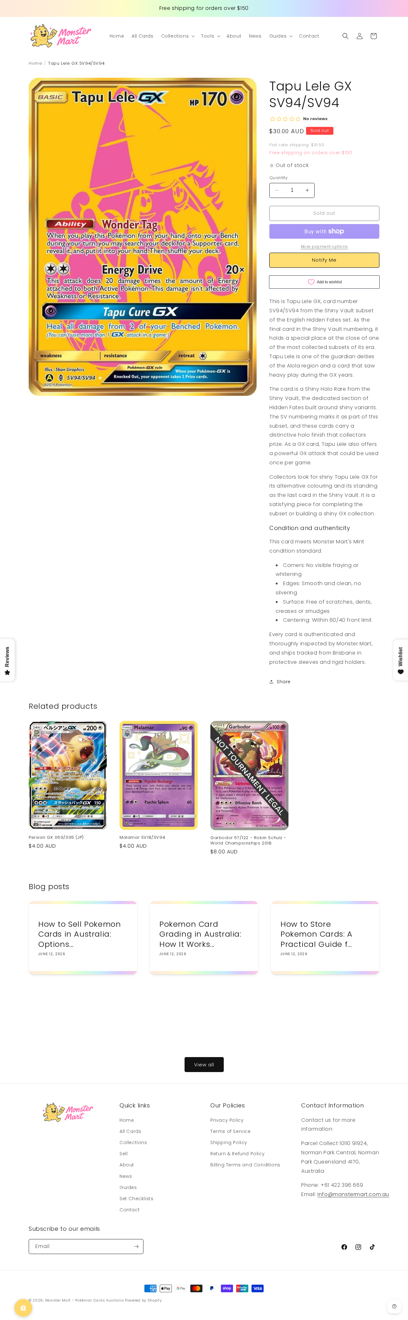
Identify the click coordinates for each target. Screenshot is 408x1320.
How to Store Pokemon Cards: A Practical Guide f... (316, 934)
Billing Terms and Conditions (245, 1165)
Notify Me (324, 260)
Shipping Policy (228, 1142)
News (126, 1176)
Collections (133, 1142)
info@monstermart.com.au (353, 1194)
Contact (130, 1210)
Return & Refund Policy (237, 1153)
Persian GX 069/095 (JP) (56, 838)
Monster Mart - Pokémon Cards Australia (84, 1300)
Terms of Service (230, 1131)
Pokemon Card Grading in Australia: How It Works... (200, 934)
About (127, 1165)
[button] (177, 36)
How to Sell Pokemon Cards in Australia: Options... (79, 934)
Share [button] (284, 681)
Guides (128, 1187)
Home (127, 1120)
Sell (123, 1153)
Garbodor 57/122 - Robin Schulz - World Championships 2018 (248, 841)
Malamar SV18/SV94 (142, 837)
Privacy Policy (227, 1120)
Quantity (278, 178)
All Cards (130, 1131)
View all (204, 1064)
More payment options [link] (324, 246)
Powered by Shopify (143, 1300)
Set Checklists (136, 1198)
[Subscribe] (136, 1246)
